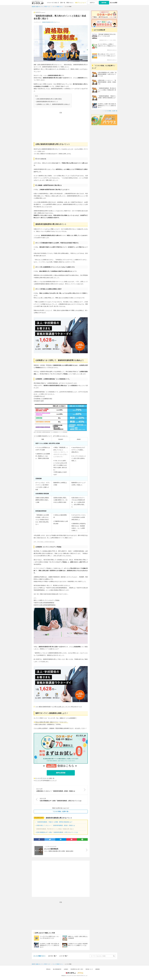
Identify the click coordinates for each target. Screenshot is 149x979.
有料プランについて (80, 2)
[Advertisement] (61, 126)
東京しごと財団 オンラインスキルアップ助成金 (46, 600)
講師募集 (97, 969)
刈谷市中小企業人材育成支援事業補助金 (44, 605)
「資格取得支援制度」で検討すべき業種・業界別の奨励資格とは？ (54, 822)
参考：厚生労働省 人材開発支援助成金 (44, 541)
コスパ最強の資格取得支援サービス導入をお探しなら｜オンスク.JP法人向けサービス (58, 706)
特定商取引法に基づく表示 (77, 969)
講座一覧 (62, 2)
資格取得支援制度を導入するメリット (51, 22)
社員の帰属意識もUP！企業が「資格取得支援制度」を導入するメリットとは (57, 832)
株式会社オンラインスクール (67, 975)
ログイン (92, 2)
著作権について (89, 969)
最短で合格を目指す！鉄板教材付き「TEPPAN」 (48, 724)
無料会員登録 (60, 773)
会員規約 (66, 969)
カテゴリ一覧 (51, 955)
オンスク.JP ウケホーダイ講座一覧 (44, 778)
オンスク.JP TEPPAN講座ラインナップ (45, 780)
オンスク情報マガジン (40, 956)
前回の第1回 (67, 64)
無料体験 (103, 2)
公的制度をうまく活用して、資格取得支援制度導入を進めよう (53, 104)
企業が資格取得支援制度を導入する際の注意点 (49, 99)
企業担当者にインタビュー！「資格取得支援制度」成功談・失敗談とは (55, 825)
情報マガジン (70, 2)
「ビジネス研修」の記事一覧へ (60, 811)
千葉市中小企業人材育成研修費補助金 (44, 602)
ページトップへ (145, 975)
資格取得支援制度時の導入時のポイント (47, 101)
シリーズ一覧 (63, 955)
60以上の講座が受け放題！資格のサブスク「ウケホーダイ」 (51, 722)
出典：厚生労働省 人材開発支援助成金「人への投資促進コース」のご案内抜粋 (50, 432)
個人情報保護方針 (57, 969)
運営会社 (48, 969)
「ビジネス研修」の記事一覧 (110, 110)
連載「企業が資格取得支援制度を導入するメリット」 (48, 64)
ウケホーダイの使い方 (53, 2)
